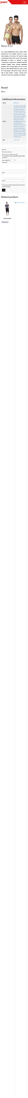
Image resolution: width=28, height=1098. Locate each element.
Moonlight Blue (17, 121)
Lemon (15, 116)
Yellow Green (18, 136)
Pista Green (22, 126)
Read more (5, 222)
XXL (18, 139)
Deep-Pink (20, 111)
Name (3, 172)
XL (16, 139)
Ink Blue (19, 114)
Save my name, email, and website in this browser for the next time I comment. (13, 185)
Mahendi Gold (21, 118)
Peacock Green (16, 126)
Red (25, 129)
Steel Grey (16, 133)
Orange (15, 124)
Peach (24, 124)
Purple (20, 128)
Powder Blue (16, 128)
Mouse (21, 121)
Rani (23, 129)
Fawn (17, 112)
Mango (15, 119)
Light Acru (19, 116)
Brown (18, 107)
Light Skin (16, 118)
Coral (24, 107)
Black (22, 106)
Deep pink (16, 109)
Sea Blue (23, 131)
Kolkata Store (16, 102)
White (19, 135)
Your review (5, 162)
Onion (21, 123)
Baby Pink (16, 106)
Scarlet (19, 131)
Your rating (4, 160)
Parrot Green (19, 124)
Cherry (21, 107)
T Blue (19, 133)
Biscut (19, 106)
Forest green (20, 112)
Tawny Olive (23, 133)
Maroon (18, 119)
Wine (21, 135)
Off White (18, 123)
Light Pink (23, 116)
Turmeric (15, 135)
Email (3, 180)
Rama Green (18, 129)
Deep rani (20, 109)
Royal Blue (16, 131)
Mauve (22, 119)
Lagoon (23, 114)
